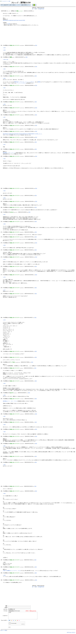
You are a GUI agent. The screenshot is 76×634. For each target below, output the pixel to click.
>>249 (4, 50)
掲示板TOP (6, 4)
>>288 (4, 424)
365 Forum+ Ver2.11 (71, 632)
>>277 (4, 290)
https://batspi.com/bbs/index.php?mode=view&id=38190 (14, 20)
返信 (36, 45)
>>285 (4, 395)
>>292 (4, 464)
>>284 (4, 383)
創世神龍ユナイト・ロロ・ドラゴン (10, 401)
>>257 (4, 117)
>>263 (4, 158)
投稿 (9, 627)
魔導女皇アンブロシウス (19, 81)
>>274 (4, 259)
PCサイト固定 (4, 630)
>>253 (4, 78)
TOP (2, 4)
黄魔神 (39, 81)
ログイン (28, 4)
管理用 (25, 4)
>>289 (4, 431)
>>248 (4, 47)
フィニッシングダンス (29, 81)
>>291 (4, 445)
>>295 (4, 493)
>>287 (4, 416)
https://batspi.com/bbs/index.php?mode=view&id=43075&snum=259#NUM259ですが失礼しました (22, 133)
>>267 (4, 214)
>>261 (4, 144)
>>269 (4, 245)
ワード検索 (21, 4)
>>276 (4, 277)
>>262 (4, 190)
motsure (11, 212)
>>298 (4, 575)
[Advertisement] (34, 36)
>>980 (8, 23)
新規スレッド (15, 4)
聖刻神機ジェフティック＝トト (9, 152)
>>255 (4, 104)
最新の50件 (42, 8)
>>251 (7, 59)
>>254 (4, 87)
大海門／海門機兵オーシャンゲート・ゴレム (12, 570)
